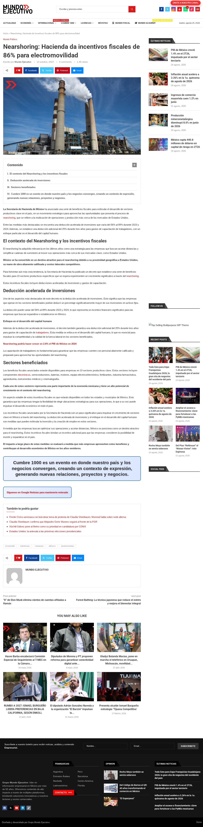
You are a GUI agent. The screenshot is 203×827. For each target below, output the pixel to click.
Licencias (86, 23)
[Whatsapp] (185, 9)
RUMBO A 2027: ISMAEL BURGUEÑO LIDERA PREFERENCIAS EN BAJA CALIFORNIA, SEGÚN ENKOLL (25, 709)
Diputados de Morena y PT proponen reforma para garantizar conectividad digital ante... (72, 660)
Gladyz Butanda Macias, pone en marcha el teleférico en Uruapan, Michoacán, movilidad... (119, 660)
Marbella (57, 781)
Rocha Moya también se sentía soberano (159, 447)
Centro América (85, 781)
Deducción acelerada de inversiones (30, 180)
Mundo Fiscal (122, 23)
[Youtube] (179, 9)
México (52, 546)
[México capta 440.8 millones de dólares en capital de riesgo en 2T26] (158, 144)
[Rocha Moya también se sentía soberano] (161, 434)
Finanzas (39, 546)
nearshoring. (132, 276)
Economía (26, 23)
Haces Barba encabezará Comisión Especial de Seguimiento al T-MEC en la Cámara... (25, 660)
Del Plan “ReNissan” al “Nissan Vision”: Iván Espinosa (187, 448)
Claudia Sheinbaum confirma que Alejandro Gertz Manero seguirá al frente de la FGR (53, 521)
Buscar (131, 9)
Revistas (103, 23)
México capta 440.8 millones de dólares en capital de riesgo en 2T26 (185, 143)
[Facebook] (161, 9)
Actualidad (9, 23)
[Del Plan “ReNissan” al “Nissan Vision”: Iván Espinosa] (188, 434)
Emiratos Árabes (61, 776)
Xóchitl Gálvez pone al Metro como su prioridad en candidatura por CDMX (47, 526)
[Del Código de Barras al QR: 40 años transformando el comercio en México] (111, 788)
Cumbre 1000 (67, 23)
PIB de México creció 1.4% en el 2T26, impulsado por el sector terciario (184, 55)
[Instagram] (173, 9)
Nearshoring (67, 546)
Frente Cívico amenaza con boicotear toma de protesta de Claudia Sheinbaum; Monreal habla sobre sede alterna (67, 517)
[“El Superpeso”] (111, 801)
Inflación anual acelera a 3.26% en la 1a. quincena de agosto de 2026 (185, 78)
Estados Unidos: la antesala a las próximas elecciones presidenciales (45, 531)
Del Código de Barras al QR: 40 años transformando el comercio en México (133, 788)
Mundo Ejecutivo (23, 62)
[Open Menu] (197, 9)
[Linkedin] (22, 808)
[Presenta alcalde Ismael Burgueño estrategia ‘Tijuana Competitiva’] (119, 686)
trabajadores (42, 332)
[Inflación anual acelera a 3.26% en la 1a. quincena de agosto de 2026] (158, 79)
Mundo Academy (147, 22)
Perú (80, 772)
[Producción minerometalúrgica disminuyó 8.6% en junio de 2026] (158, 120)
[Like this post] (19, 70)
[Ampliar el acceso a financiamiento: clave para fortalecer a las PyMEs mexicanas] (188, 396)
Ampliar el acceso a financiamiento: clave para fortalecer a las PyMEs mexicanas (186, 413)
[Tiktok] (191, 9)
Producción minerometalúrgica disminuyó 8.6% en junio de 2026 (185, 121)
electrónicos (24, 374)
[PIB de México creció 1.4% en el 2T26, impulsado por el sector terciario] (158, 54)
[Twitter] (167, 9)
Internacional (47, 22)
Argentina (58, 772)
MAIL (70, 792)
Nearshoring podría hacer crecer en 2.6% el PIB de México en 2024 (39, 343)
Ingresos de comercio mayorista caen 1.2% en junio (184, 98)
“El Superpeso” (127, 798)
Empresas (24, 546)
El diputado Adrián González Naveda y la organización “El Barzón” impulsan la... (72, 709)
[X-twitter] (10, 808)
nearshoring (9, 217)
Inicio (5, 33)
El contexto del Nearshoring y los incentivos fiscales (39, 173)
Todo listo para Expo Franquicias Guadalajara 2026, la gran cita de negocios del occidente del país (160, 373)
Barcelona (83, 776)
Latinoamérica (60, 785)
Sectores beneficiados (23, 187)
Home (199, 822)
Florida (81, 785)
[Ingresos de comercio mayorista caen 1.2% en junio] (158, 99)
